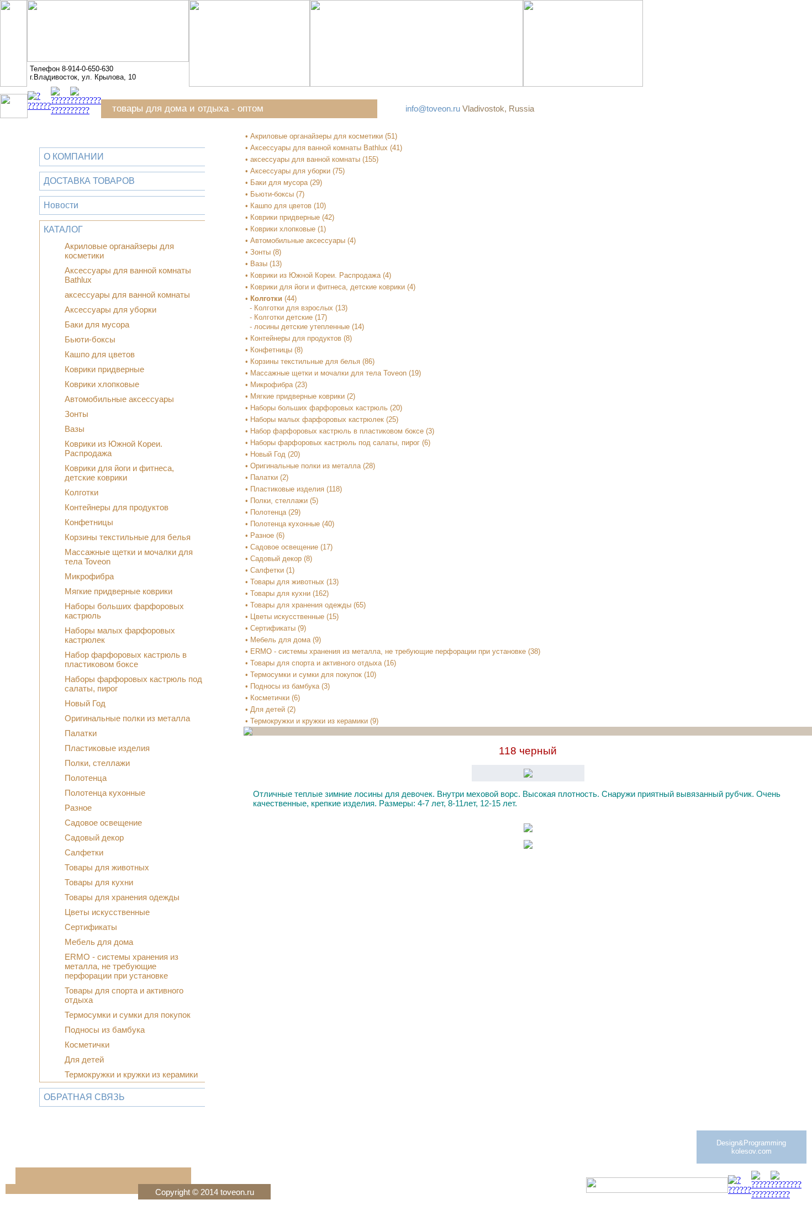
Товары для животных (107, 867)
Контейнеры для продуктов (116, 507)
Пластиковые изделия (107, 748)
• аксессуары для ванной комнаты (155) (311, 159)
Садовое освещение (103, 822)
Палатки (81, 733)
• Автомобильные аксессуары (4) (300, 240)
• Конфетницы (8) (274, 350)
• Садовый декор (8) (278, 558)
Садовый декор (94, 837)
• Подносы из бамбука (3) (287, 686)
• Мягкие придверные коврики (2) (300, 396)
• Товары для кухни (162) (287, 593)
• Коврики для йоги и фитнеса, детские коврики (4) (330, 287)
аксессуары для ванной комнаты (127, 294)
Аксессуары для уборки (110, 309)
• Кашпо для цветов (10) (285, 206)
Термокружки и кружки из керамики (131, 1074)
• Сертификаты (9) (275, 628)
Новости (61, 205)
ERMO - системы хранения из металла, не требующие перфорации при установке (121, 966)
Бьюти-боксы (90, 339)
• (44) (271, 298)
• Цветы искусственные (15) (292, 616)
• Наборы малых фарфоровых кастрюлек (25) (321, 419)
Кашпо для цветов (100, 354)
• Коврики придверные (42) (289, 217)
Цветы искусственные (107, 912)
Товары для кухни (99, 882)
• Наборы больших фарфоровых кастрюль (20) (323, 408)
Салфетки (84, 852)
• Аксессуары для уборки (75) (295, 171)
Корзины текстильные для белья (128, 537)
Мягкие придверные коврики (118, 591)
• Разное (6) (264, 535)
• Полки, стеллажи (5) (281, 500)
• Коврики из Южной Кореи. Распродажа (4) (318, 275)
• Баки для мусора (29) (283, 182)
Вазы (75, 429)
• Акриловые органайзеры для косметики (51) (321, 136)
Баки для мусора (97, 324)
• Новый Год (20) (272, 454)
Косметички (87, 1044)
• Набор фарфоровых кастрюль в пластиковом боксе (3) (339, 431)
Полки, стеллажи (97, 763)
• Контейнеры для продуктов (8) (298, 338)
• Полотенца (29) (272, 512)
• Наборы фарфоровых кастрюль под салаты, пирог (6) (337, 442)
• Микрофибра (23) (276, 384)
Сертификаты (91, 927)
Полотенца (86, 778)
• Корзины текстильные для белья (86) (310, 361)
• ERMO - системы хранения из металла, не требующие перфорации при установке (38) (392, 651)
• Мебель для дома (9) (283, 640)
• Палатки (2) (266, 477)
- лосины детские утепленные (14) (307, 327)
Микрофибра (89, 576)
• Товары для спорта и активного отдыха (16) (320, 663)
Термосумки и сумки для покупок (128, 1014)
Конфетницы (89, 522)
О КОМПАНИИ (74, 156)
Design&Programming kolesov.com (751, 1147)
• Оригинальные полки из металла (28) (310, 466)
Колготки (81, 492)
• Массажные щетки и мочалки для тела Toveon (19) (333, 373)
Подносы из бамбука (105, 1029)
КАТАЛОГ (63, 229)
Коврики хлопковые (102, 384)
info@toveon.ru (432, 108)
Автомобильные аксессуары (119, 399)
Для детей (84, 1059)
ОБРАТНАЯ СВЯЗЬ (84, 1097)
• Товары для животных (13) (292, 582)
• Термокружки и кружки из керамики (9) (311, 721)
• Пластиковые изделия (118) (293, 489)
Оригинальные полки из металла (127, 718)
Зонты (76, 414)
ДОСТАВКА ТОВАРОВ (89, 181)
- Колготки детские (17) (288, 317)
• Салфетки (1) (269, 570)
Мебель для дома (99, 942)
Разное (78, 807)
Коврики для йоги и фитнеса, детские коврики (119, 472)
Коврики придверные (104, 369)
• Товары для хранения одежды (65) (305, 605)
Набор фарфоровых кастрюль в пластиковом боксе (126, 659)
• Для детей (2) (270, 709)
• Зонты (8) (263, 252)
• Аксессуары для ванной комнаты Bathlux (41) (323, 148)
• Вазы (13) (263, 264)
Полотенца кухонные (105, 792)
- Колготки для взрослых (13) (298, 308)
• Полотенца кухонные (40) (289, 524)
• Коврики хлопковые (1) (285, 229)
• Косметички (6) (272, 698)
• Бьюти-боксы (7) (274, 194)
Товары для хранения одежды (122, 897)
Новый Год (85, 703)
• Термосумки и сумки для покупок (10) (310, 674)
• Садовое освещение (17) (289, 547)
